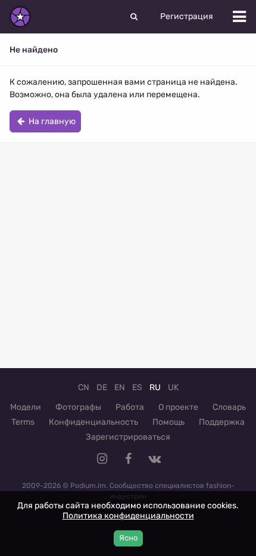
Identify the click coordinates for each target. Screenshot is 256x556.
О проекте (178, 407)
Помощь (168, 422)
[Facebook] (128, 459)
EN (119, 387)
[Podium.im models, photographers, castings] (20, 16)
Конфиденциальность (93, 422)
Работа (129, 407)
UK (173, 387)
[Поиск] (134, 16)
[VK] (154, 459)
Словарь (229, 407)
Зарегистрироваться (128, 437)
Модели (25, 407)
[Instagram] (101, 459)
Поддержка (222, 422)
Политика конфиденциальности (128, 516)
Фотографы (78, 407)
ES (137, 387)
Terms (23, 422)
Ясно (128, 537)
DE (101, 387)
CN (83, 387)
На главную (51, 121)
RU (155, 387)
